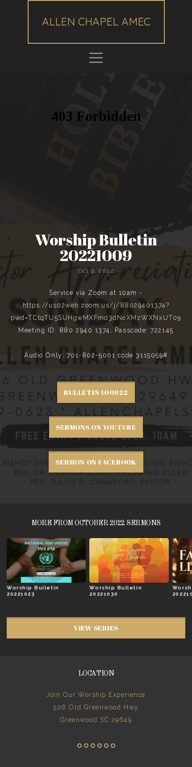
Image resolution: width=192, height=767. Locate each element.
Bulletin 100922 (96, 392)
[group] (46, 571)
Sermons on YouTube (96, 427)
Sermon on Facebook (96, 461)
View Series (96, 627)
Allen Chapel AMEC (96, 21)
